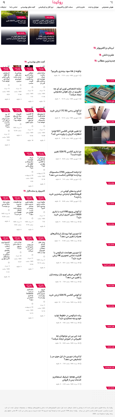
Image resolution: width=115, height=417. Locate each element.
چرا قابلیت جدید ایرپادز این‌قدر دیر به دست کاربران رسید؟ (6, 120)
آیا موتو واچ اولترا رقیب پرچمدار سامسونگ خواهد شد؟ (41, 118)
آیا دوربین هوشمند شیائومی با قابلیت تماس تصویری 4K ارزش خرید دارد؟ (67, 255)
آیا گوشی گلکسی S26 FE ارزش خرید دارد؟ (65, 296)
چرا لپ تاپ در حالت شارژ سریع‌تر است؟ (17, 245)
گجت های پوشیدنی (41, 69)
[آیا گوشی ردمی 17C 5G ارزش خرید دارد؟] (100, 114)
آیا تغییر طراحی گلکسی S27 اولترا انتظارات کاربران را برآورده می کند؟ (43, 22)
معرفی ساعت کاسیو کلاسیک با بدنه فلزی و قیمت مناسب (29, 78)
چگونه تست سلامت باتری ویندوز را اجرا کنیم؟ (41, 205)
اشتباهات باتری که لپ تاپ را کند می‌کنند (29, 248)
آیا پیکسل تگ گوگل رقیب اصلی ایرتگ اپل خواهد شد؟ (6, 77)
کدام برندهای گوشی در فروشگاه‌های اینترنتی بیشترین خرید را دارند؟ (16, 38)
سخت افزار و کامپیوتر (41, 198)
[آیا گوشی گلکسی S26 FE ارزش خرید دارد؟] (100, 299)
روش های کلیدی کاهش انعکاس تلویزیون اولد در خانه (41, 247)
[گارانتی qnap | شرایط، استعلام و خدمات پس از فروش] (100, 381)
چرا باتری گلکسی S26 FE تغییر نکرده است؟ (16, 22)
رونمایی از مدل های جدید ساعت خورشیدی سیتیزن (17, 77)
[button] (111, 2)
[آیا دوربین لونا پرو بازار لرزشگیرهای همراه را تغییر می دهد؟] (100, 237)
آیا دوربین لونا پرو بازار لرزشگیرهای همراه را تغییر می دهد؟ (65, 235)
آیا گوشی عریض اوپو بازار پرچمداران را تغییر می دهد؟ (65, 276)
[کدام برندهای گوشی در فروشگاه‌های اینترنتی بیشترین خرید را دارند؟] (100, 196)
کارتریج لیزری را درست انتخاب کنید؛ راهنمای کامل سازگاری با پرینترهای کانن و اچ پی (5, 250)
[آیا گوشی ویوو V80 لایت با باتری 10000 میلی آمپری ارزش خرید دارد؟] (100, 217)
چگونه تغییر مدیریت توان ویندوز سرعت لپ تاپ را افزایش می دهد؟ (29, 208)
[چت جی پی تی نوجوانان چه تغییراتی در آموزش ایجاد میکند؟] (100, 340)
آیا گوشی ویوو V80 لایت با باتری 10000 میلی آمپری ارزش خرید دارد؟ (66, 214)
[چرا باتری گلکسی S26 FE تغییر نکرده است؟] (100, 155)
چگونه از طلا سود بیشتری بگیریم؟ (66, 71)
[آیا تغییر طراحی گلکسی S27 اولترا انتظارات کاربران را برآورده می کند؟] (100, 135)
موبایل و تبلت (49, 17)
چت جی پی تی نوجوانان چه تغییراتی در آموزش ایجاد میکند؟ (66, 337)
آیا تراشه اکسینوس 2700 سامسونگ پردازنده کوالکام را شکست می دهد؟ (45, 38)
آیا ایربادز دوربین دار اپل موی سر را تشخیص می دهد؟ (65, 358)
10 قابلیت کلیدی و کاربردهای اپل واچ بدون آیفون (29, 118)
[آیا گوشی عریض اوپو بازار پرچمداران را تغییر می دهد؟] (100, 278)
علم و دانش (108, 55)
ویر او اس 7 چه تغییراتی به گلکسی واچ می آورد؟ (41, 162)
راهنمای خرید (21, 33)
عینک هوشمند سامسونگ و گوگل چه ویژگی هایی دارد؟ (29, 163)
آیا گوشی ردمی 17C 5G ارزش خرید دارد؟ (65, 112)
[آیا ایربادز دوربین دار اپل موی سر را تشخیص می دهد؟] (100, 360)
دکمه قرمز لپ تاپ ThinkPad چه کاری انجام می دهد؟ (29, 295)
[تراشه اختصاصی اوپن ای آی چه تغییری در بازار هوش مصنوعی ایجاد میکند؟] (100, 94)
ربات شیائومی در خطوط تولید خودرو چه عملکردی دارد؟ (67, 317)
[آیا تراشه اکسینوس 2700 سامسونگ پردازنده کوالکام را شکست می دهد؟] (100, 176)
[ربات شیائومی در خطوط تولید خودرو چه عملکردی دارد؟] (100, 319)
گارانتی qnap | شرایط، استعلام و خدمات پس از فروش (67, 378)
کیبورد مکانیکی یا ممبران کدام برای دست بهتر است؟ (41, 294)
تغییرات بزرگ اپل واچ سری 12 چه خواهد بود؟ (17, 117)
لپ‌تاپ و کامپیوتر (105, 48)
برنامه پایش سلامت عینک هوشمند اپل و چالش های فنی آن (41, 78)
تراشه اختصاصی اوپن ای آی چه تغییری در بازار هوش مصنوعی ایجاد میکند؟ (67, 91)
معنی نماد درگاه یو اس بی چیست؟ (6, 204)
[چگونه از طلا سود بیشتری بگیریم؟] (100, 73)
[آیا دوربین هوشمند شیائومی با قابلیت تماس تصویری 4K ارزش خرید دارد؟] (100, 258)
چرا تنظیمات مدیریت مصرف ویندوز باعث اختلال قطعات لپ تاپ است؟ (17, 208)
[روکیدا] (57, 2)
